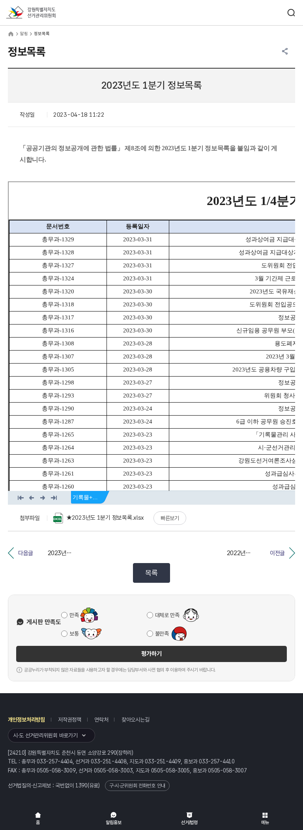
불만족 (162, 633)
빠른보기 (170, 518)
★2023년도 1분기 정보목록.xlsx (105, 517)
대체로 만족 (167, 615)
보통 (74, 633)
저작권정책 (69, 719)
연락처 (101, 719)
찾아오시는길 (135, 719)
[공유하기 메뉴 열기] (285, 51)
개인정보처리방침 (26, 719)
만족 (74, 615)
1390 (81, 785)
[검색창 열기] (291, 12)
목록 (151, 573)
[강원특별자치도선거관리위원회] (45, 13)
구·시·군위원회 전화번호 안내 (137, 786)
